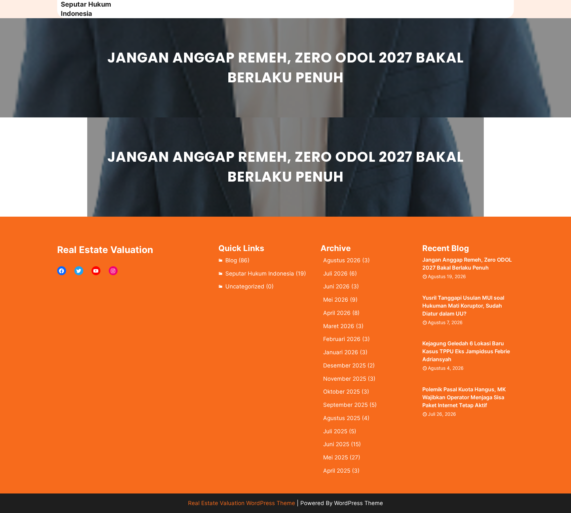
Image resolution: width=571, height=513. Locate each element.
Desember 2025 (344, 365)
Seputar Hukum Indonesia (259, 273)
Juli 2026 (335, 273)
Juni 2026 (336, 286)
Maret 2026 (338, 326)
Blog (231, 260)
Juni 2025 (336, 444)
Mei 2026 (335, 299)
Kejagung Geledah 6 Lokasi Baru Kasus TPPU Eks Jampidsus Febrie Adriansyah (466, 351)
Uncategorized (244, 286)
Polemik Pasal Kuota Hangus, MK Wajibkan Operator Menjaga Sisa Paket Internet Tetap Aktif (464, 397)
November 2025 (344, 378)
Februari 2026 (342, 339)
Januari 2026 (340, 352)
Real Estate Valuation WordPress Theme (241, 503)
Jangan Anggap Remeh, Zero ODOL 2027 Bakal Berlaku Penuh (467, 263)
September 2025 (345, 405)
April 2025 (336, 470)
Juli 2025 (335, 431)
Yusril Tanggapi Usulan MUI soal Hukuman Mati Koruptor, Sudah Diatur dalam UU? (463, 305)
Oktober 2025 (341, 391)
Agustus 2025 (341, 418)
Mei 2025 (335, 457)
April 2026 (337, 313)
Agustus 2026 (342, 260)
